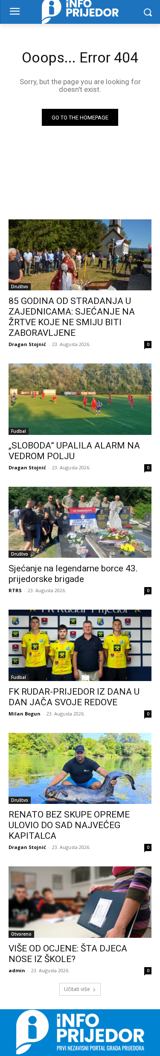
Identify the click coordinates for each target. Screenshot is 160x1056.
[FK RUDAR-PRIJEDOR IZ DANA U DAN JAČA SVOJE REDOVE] (80, 645)
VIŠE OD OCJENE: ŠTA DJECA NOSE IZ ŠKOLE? (68, 953)
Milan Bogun (25, 713)
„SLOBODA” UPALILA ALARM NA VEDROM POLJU (74, 450)
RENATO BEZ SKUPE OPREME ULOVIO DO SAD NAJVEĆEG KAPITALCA (69, 825)
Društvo (19, 287)
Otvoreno (21, 934)
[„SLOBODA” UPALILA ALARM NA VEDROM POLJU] (80, 399)
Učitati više (77, 989)
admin (17, 970)
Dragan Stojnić (27, 344)
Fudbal (18, 431)
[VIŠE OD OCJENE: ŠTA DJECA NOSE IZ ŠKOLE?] (80, 902)
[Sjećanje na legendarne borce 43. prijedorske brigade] (80, 522)
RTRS (15, 590)
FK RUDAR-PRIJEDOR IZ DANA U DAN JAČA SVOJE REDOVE (74, 697)
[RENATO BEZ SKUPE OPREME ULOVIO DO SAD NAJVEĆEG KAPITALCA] (80, 768)
